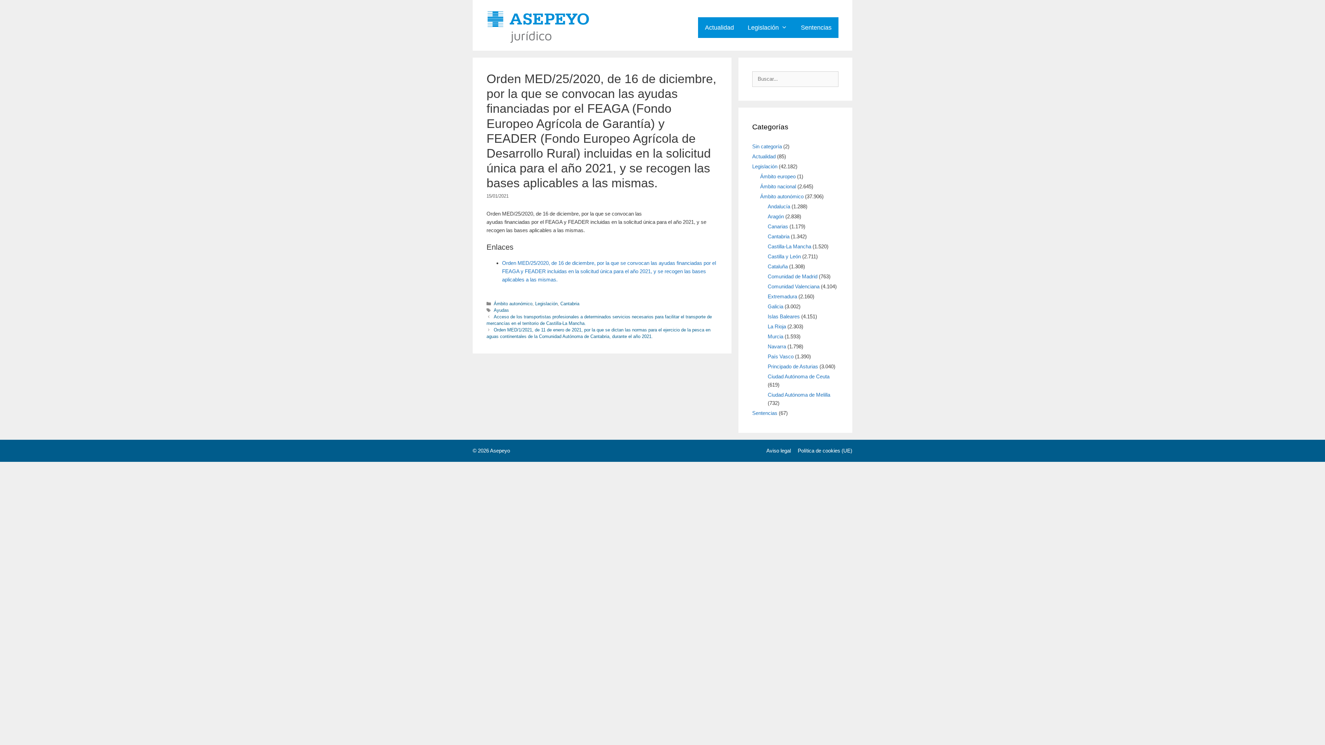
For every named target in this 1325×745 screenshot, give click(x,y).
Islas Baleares (784, 316)
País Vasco (781, 356)
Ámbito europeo (778, 176)
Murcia (775, 336)
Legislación (763, 27)
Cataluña (778, 266)
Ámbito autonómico (513, 303)
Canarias (778, 226)
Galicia (775, 306)
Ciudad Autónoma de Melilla (799, 395)
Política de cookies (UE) (825, 451)
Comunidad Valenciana (793, 286)
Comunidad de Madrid (792, 276)
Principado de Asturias (793, 366)
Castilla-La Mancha (789, 246)
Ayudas (501, 310)
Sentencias (816, 27)
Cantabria (569, 303)
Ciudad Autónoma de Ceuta (799, 376)
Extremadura (782, 296)
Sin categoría (767, 146)
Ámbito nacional (778, 186)
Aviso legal (778, 451)
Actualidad (719, 27)
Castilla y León (784, 256)
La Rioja (777, 326)
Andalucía (779, 206)
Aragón (776, 216)
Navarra (777, 346)
